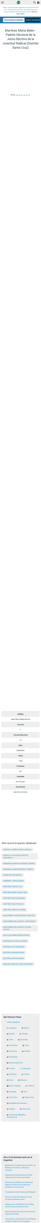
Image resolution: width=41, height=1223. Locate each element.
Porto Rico (13, 1097)
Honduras (13, 1074)
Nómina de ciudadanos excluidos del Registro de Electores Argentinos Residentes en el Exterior (19, 1184)
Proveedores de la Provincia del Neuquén (20, 1192)
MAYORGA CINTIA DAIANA (13, 958)
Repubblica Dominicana (18, 1103)
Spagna (12, 1109)
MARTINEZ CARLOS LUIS (12, 887)
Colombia (24, 1040)
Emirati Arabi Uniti (16, 1063)
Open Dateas (12, 7)
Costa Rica (13, 1045)
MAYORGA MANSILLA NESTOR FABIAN (18, 964)
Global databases (13, 1022)
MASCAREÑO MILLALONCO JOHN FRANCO (19, 921)
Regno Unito (29, 1097)
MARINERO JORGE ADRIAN (13, 881)
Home (5, 7)
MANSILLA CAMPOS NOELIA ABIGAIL (17, 850)
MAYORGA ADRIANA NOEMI (13, 952)
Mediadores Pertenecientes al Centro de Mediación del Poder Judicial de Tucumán (20, 1167)
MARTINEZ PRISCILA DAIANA (14, 910)
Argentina (22, 7)
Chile (11, 1040)
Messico (23, 1080)
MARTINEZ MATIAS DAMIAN (14, 898)
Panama (31, 1086)
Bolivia (26, 1028)
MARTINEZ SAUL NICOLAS (13, 904)
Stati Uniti (26, 1109)
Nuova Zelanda (14, 1086)
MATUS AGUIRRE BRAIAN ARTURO (16, 935)
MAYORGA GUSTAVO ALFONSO (15, 941)
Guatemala (26, 1068)
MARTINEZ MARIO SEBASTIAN (15, 892)
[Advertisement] (20, 71)
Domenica (13, 1051)
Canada (25, 1034)
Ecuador (27, 1051)
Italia (11, 1080)
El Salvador (13, 1057)
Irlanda (26, 1074)
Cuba (27, 1045)
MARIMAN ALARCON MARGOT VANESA (18, 869)
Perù (25, 1092)
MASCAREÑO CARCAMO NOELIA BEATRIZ (19, 916)
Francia (12, 1068)
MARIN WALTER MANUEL (12, 875)
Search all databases (33, 20)
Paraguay (12, 1092)
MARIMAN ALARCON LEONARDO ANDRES (19, 863)
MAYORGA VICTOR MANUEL (13, 947)
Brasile (11, 1034)
